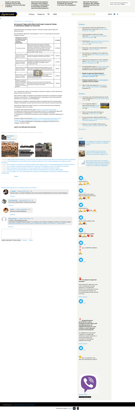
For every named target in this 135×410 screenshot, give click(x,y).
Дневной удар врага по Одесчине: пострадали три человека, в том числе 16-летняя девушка (67, 3)
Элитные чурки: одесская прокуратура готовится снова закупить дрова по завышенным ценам (10, 154)
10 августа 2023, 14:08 (24, 218)
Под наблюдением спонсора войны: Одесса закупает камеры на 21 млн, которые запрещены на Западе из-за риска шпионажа (36, 161)
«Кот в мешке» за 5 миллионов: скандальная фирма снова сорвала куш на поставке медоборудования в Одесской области (41, 164)
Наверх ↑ (16, 176)
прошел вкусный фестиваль (101, 98)
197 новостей (9, 139)
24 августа (82, 93)
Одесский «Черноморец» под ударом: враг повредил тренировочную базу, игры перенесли (91, 4)
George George (12, 218)
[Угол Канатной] (4, 203)
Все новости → (83, 129)
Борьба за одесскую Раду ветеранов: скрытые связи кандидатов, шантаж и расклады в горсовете (15, 4)
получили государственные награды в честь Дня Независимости (95, 119)
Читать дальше (83, 297)
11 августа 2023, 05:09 (21, 209)
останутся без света (94, 113)
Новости (40, 14)
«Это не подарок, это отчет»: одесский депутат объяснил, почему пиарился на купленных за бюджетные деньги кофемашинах (35, 172)
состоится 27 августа (94, 49)
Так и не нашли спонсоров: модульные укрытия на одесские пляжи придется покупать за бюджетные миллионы (38, 166)
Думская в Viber (83, 394)
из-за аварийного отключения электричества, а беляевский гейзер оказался (95, 68)
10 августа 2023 (17, 21)
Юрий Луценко (86, 41)
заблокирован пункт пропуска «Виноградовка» (94, 86)
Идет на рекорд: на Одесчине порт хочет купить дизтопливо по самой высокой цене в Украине (33, 168)
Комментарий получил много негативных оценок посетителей (18, 187)
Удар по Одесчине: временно (90, 85)
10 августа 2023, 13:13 (25, 200)
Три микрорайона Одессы (89, 66)
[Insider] (5, 212)
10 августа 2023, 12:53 (23, 191)
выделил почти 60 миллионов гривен (46, 109)
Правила (24, 240)
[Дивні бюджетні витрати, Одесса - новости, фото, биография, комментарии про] (3, 139)
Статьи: (81, 138)
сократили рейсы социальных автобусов (93, 125)
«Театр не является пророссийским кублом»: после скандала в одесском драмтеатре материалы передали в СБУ (97, 152)
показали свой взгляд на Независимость (91, 106)
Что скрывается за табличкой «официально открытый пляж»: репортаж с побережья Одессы (98, 143)
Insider (12, 209)
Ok (74, 408)
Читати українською (28, 21)
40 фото (14, 139)
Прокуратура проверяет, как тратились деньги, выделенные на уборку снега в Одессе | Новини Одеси (36, 223)
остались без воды (102, 66)
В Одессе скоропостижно (89, 80)
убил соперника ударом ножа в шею (95, 55)
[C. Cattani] (5, 194)
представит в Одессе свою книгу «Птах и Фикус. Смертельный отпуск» (95, 41)
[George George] (4, 221)
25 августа (82, 24)
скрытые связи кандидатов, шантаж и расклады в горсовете (93, 75)
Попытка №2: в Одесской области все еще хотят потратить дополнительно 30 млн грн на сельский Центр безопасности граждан (26, 153)
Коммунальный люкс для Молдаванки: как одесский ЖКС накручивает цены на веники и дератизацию (35, 169)
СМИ (55, 14)
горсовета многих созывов (90, 81)
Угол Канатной (12, 200)
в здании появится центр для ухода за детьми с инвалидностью (94, 62)
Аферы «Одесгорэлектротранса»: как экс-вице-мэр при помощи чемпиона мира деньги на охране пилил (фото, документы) (41, 159)
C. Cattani (13, 191)
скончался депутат (102, 80)
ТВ (48, 14)
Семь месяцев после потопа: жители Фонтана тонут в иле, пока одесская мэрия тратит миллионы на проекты (43, 154)
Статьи (31, 14)
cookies (70, 408)
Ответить (12, 196)
